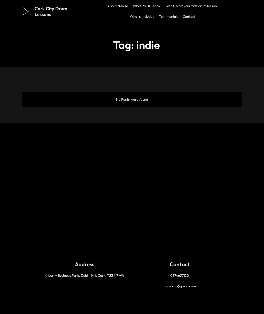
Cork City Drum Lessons (51, 11)
